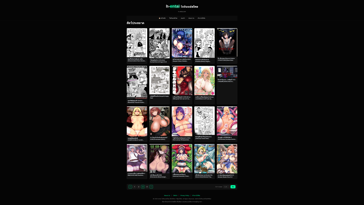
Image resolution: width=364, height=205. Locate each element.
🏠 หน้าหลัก (162, 18)
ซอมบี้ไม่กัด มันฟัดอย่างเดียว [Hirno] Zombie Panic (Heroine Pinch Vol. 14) (136, 60)
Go (233, 187)
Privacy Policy (184, 195)
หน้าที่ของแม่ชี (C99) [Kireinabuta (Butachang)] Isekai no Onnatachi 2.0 (158, 176)
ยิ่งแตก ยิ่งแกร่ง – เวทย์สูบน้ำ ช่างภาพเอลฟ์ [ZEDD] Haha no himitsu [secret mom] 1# (226, 81)
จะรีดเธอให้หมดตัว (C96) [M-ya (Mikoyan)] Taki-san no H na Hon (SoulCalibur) (181, 98)
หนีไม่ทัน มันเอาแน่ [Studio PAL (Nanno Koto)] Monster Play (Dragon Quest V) (204, 176)
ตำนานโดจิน (201, 18)
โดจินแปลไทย (173, 18)
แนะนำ (183, 18)
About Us (191, 18)
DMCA (175, 195)
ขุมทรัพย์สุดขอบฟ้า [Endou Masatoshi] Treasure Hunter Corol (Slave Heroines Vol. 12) (136, 102)
